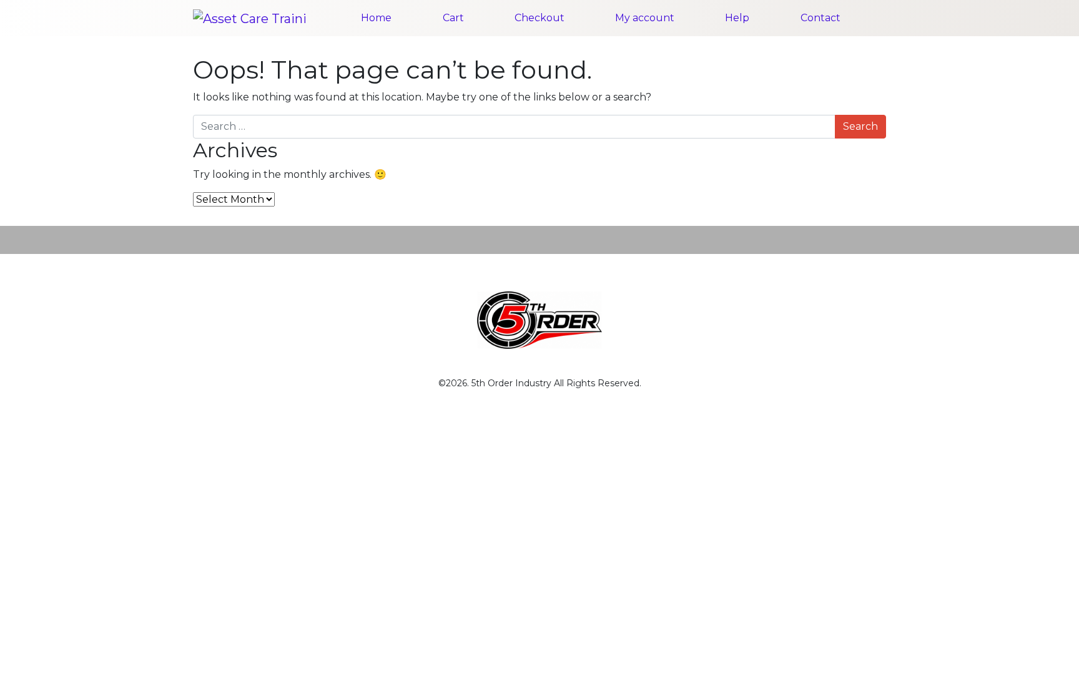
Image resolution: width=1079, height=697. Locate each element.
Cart (453, 18)
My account (644, 18)
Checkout (539, 18)
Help (737, 18)
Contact (820, 18)
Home (376, 18)
